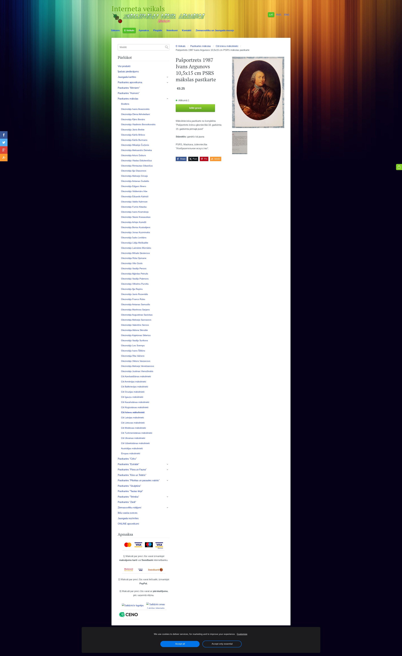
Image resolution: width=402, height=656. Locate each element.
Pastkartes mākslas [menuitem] (128, 98)
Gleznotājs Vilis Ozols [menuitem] (131, 263)
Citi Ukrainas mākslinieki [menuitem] (133, 438)
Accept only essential (222, 644)
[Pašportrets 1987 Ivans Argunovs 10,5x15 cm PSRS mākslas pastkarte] (239, 142)
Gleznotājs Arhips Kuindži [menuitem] (133, 222)
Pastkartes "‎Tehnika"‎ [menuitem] (128, 496)
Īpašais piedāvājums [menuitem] (128, 71)
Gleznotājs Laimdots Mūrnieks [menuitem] (136, 248)
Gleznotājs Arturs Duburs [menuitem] (133, 155)
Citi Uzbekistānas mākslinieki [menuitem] (135, 443)
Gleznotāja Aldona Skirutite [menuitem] (134, 330)
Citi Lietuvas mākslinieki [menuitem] (133, 422)
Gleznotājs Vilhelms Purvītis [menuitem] (135, 284)
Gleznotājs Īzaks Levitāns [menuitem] (133, 237)
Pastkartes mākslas (200, 46)
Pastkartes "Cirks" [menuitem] (127, 458)
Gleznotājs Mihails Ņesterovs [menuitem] (135, 253)
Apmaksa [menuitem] (144, 30)
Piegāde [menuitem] (157, 30)
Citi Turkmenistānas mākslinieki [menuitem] (136, 433)
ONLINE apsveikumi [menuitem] (128, 523)
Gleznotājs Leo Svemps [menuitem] (133, 345)
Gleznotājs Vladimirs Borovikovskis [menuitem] (138, 124)
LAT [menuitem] (271, 14)
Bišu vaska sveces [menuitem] (127, 512)
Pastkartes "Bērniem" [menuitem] (129, 87)
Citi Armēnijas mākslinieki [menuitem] (133, 381)
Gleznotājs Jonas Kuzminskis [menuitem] (135, 232)
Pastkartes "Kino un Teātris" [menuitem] (132, 475)
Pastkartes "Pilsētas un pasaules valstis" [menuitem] (139, 480)
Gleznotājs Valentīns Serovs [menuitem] (135, 325)
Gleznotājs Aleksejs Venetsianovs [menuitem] (137, 366)
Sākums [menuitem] (115, 30)
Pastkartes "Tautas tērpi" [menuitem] (130, 491)
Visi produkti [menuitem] (124, 66)
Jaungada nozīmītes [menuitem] (128, 518)
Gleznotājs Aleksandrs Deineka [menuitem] (136, 150)
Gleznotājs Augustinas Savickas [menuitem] (136, 314)
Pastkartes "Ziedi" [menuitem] (127, 502)
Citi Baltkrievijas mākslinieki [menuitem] (134, 386)
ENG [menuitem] (286, 14)
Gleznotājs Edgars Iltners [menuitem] (133, 186)
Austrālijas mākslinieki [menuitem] (132, 448)
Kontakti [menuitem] (186, 30)
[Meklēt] (166, 47)
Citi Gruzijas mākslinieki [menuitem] (132, 392)
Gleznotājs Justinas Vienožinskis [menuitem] (137, 371)
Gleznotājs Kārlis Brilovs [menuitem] (133, 135)
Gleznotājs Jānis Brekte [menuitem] (132, 129)
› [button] (167, 77)
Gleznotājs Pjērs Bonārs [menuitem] (133, 119)
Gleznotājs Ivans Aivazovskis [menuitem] (135, 109)
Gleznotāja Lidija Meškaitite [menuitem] (134, 242)
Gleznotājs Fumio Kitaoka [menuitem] (134, 207)
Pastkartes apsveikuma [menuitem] (130, 82)
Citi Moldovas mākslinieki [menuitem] (133, 428)
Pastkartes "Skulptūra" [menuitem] (129, 486)
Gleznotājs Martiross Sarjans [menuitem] (135, 309)
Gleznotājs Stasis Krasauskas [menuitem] (135, 217)
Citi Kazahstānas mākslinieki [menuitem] (135, 402)
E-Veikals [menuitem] (129, 30)
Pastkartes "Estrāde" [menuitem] (128, 464)
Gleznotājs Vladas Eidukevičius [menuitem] (136, 160)
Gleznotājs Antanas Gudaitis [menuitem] (135, 181)
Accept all (180, 644)
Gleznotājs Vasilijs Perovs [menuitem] (133, 268)
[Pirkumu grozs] (399, 167)
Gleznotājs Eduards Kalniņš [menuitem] (134, 196)
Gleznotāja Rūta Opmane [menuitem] (133, 258)
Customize (242, 634)
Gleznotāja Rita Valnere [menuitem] (132, 356)
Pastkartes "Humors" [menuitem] (128, 93)
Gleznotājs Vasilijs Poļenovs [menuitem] (135, 278)
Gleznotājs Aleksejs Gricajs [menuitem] (134, 176)
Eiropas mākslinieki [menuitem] (130, 453)
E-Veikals (180, 46)
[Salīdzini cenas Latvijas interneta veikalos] (155, 605)
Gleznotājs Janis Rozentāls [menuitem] (134, 294)
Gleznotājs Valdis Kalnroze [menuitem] (134, 201)
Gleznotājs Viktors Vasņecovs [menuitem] (135, 361)
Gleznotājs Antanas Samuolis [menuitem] (135, 304)
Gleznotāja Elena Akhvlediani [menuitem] (135, 114)
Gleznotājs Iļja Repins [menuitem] (132, 289)
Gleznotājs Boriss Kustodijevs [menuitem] (135, 227)
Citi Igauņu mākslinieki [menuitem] (132, 397)
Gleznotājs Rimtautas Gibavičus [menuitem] (137, 165)
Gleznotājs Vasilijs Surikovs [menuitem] (134, 340)
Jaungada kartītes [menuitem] (127, 77)
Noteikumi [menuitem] (172, 30)
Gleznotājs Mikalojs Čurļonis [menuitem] (135, 145)
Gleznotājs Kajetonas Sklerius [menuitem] (136, 335)
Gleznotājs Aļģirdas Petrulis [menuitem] (134, 273)
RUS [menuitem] (278, 14)
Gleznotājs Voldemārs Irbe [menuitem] (134, 191)
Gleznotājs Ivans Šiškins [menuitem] (133, 350)
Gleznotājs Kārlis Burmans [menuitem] (134, 140)
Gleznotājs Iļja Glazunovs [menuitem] (133, 170)
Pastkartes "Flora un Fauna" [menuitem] (132, 469)
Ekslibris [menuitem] (125, 104)
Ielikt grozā (195, 108)
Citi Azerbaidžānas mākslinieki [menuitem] (136, 376)
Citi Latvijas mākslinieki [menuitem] (132, 417)
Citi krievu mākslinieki (227, 46)
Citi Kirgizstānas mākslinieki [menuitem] (134, 407)
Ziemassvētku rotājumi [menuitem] (129, 507)
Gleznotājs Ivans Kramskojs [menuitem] (135, 212)
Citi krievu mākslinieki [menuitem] (133, 412)
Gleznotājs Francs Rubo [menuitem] (133, 299)
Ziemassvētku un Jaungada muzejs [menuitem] (215, 30)
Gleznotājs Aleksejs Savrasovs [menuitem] (136, 320)
